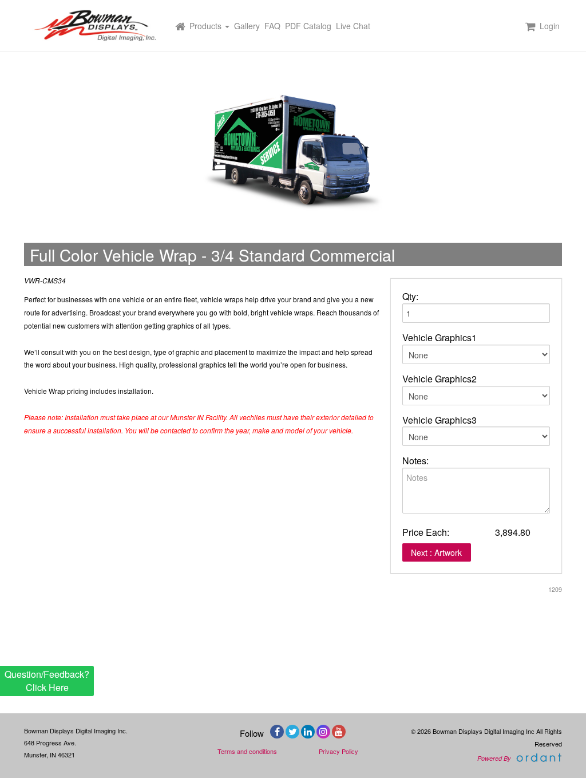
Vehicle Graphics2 (439, 379)
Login (550, 25)
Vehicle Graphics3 (439, 420)
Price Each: (425, 532)
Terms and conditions (247, 751)
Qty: (410, 296)
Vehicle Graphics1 (439, 337)
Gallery (247, 25)
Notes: (415, 461)
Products (206, 25)
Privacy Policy (338, 751)
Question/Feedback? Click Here (47, 680)
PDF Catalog (308, 25)
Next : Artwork (436, 552)
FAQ (272, 25)
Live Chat (353, 25)
